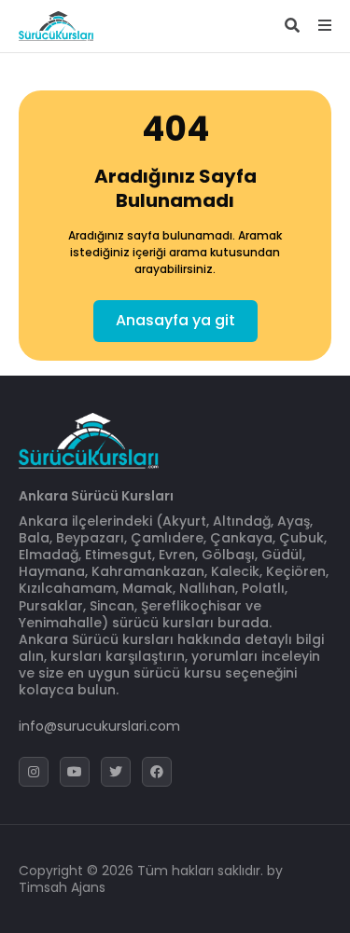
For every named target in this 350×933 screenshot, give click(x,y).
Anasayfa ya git (175, 320)
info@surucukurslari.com (99, 726)
